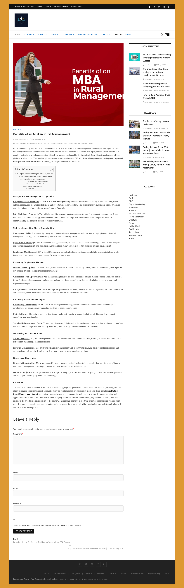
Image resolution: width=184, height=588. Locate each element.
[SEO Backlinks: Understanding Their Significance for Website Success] (134, 57)
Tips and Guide (135, 235)
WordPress (82, 579)
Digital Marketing (137, 204)
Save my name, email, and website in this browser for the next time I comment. (47, 525)
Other (116, 34)
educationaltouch (21, 139)
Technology (67, 34)
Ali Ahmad (147, 143)
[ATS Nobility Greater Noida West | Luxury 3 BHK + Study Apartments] (134, 164)
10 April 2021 (159, 157)
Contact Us (88, 574)
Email (16, 488)
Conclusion (30, 188)
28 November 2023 (39, 139)
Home (39, 7)
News (131, 223)
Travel (128, 34)
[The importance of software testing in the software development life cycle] (134, 71)
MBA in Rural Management (53, 143)
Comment (18, 434)
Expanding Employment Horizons (34, 179)
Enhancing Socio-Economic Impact (37, 181)
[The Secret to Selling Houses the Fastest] (134, 124)
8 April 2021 (159, 172)
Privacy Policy (76, 7)
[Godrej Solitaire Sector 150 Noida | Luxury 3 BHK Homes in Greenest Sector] (134, 150)
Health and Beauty (87, 34)
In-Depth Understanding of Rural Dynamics (35, 174)
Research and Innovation (34, 186)
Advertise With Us (61, 7)
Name (16, 472)
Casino (132, 198)
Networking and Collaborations (36, 184)
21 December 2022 (162, 90)
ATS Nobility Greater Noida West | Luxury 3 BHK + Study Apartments (156, 164)
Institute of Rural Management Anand (29, 143)
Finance (54, 34)
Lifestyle (105, 34)
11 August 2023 (161, 65)
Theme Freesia (72, 579)
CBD (131, 201)
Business (42, 34)
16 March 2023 (161, 79)
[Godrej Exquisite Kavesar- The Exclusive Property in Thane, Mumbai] (134, 135)
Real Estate (134, 229)
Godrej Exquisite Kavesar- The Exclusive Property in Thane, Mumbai (156, 135)
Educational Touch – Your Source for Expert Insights (35, 579)
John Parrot (148, 65)
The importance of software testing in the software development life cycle (155, 72)
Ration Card (134, 226)
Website (17, 503)
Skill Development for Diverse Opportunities (36, 177)
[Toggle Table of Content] (50, 170)
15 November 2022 (162, 102)
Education (29, 34)
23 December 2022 (162, 128)
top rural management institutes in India (78, 143)
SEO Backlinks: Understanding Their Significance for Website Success (157, 57)
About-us (47, 7)
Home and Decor (136, 216)
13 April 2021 (159, 143)
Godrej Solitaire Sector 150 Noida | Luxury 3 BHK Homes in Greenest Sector (156, 150)
